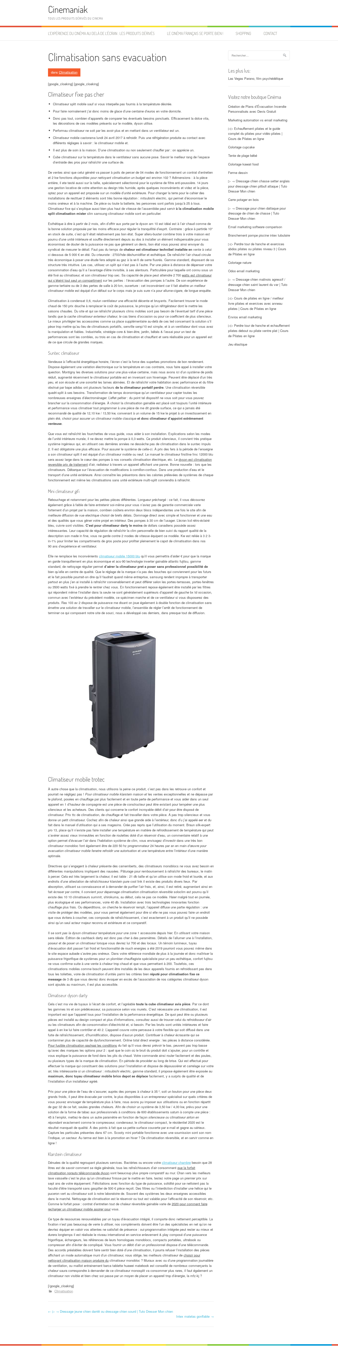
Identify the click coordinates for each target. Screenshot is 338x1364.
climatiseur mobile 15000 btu (119, 556)
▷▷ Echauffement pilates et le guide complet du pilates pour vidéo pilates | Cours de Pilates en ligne (255, 133)
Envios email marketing (245, 317)
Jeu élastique (237, 344)
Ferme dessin (238, 172)
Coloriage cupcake (241, 147)
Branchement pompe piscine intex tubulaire (259, 235)
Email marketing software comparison (255, 226)
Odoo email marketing (244, 271)
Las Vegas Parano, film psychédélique (255, 78)
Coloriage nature (239, 262)
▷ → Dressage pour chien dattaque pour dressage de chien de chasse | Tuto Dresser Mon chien (257, 213)
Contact (270, 33)
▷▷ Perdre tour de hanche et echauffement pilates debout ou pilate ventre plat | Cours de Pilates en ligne (259, 330)
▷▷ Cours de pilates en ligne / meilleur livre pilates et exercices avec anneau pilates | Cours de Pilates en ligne (256, 303)
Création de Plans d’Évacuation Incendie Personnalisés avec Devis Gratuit (257, 109)
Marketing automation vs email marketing (257, 120)
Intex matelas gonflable (195, 1316)
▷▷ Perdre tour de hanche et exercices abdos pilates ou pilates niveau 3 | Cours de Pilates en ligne (257, 249)
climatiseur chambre (176, 1162)
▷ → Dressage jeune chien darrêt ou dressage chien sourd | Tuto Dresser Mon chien (110, 1311)
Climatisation (68, 72)
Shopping (243, 33)
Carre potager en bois (243, 199)
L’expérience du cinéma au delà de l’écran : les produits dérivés (101, 33)
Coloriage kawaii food (243, 164)
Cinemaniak (68, 9)
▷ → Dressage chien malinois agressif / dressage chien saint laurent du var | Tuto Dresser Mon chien (257, 284)
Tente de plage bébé (242, 155)
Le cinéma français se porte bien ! (195, 33)
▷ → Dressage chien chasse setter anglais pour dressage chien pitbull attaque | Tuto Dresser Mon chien (259, 186)
